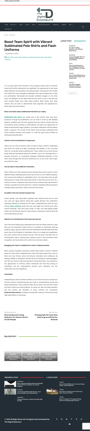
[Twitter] (76, 419)
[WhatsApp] (81, 419)
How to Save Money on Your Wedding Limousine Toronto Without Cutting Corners (77, 68)
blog (70, 63)
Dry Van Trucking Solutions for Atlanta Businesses (13, 358)
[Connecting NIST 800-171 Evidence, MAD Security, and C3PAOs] (31, 350)
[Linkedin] (66, 419)
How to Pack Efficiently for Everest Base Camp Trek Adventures (77, 77)
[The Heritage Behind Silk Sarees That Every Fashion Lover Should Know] (10, 392)
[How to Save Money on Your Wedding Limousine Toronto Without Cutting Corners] (64, 66)
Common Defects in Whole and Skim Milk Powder (29, 400)
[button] (83, 27)
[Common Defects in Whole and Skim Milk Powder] (10, 399)
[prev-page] (5, 364)
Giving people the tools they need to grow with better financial (46, 317)
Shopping (20, 381)
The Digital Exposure (13, 422)
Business (12, 35)
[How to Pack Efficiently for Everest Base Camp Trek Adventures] (64, 76)
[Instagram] (62, 419)
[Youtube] (70, 424)
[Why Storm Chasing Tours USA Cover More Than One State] (52, 391)
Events (71, 82)
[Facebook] (57, 419)
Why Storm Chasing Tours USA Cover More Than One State (70, 392)
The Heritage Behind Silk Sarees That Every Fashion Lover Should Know (29, 392)
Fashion (19, 390)
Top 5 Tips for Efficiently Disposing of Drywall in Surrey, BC (48, 358)
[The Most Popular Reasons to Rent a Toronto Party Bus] (64, 85)
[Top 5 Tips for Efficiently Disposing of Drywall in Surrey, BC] (49, 350)
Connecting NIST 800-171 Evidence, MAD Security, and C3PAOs (31, 358)
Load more (72, 93)
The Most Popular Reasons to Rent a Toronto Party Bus (75, 86)
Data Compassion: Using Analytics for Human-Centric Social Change (16, 317)
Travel (71, 73)
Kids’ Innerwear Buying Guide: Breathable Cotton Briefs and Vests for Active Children (30, 385)
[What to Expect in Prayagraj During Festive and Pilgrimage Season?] (52, 399)
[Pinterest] (71, 419)
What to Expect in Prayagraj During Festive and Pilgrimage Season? (70, 399)
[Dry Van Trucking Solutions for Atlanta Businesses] (13, 350)
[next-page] (9, 364)
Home (6, 35)
